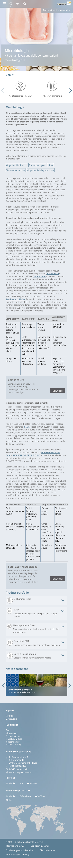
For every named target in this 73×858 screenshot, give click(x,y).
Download (57, 390)
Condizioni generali (40, 845)
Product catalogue (14, 744)
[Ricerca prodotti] (18, 4)
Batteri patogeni (37, 165)
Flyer (8, 730)
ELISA (27, 426)
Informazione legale (15, 845)
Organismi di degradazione (40, 170)
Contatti (9, 716)
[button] (69, 90)
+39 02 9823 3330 (17, 765)
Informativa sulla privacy (17, 854)
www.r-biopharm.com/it (20, 772)
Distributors (11, 718)
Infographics (11, 733)
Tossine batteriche (15, 170)
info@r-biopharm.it (18, 769)
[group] (36, 685)
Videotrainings (13, 741)
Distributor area (47, 850)
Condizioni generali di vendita (19, 850)
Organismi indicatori (16, 165)
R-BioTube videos (14, 738)
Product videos (13, 736)
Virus (50, 165)
